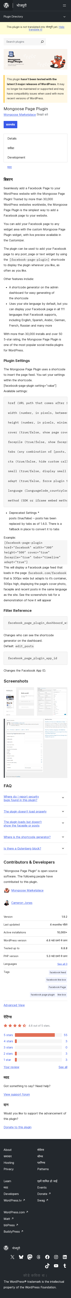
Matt (9, 1219)
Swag (42, 1200)
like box (62, 994)
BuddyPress (13, 1231)
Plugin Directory (13, 16)
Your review (11, 1067)
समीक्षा (10, 148)
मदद (9, 167)
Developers (11, 1194)
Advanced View (14, 1005)
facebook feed (58, 972)
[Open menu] (65, 5)
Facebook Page (57, 987)
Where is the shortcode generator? (27, 837)
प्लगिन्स (41, 1162)
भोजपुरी (16, 1248)
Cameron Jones (21, 903)
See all (63, 1067)
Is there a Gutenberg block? (22, 848)
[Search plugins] (42, 41)
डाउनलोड (10, 124)
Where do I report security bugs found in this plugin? (21, 798)
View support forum (17, 1094)
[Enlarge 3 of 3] (62, 723)
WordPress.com (16, 1212)
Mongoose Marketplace (20, 114)
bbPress (11, 1225)
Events (42, 1187)
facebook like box (56, 979)
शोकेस (40, 1150)
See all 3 (62, 963)
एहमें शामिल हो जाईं (47, 1181)
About (8, 1150)
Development (16, 157)
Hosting (9, 1162)
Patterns (43, 1169)
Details (12, 138)
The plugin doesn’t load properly (25, 811)
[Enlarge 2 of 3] (62, 692)
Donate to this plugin (17, 1127)
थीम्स (40, 1156)
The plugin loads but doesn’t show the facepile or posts (23, 823)
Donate (44, 1194)
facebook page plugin (43, 994)
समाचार (8, 1156)
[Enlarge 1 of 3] (29, 692)
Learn (7, 1181)
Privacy (9, 1169)
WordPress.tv (14, 1200)
